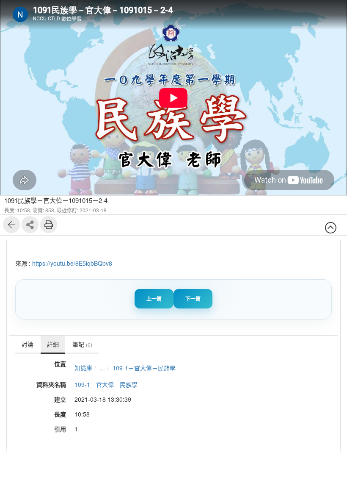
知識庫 (83, 368)
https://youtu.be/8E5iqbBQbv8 (72, 263)
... (102, 368)
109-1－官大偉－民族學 (144, 368)
